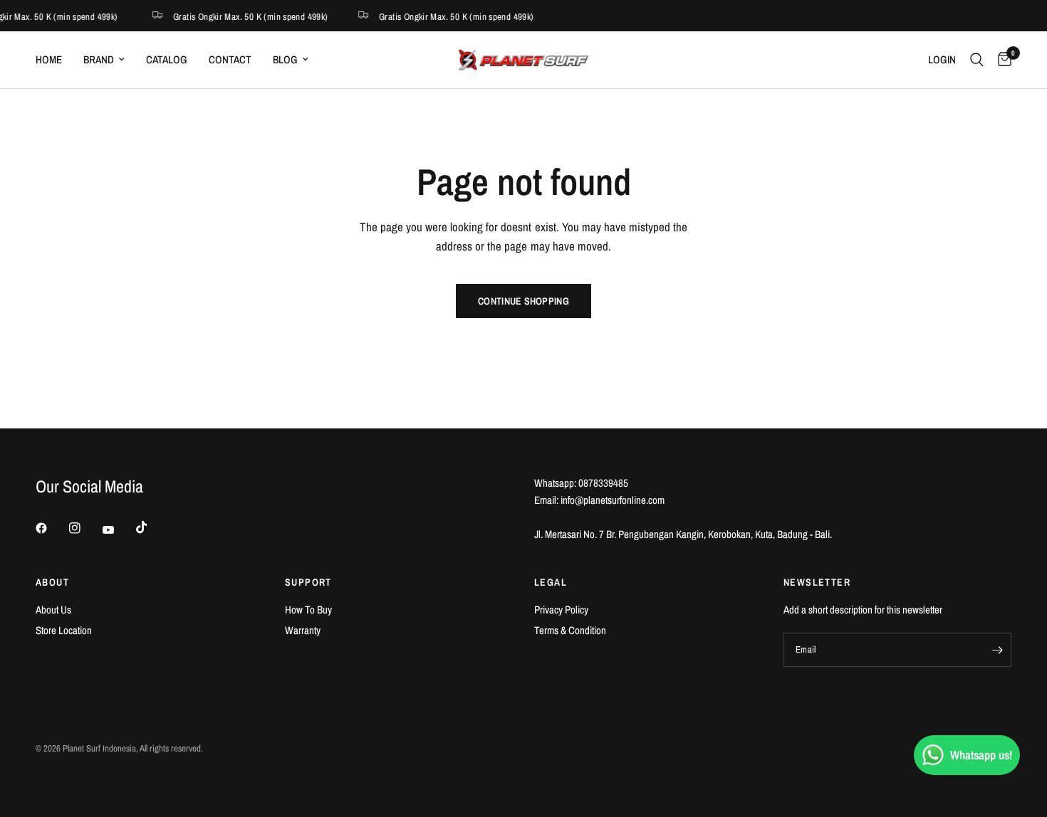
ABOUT (52, 582)
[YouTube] (118, 529)
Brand (98, 59)
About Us (53, 609)
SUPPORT (308, 582)
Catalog (166, 59)
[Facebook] (51, 528)
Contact (230, 59)
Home (49, 59)
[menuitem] (54, 59)
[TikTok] (151, 527)
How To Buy (308, 609)
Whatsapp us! (981, 755)
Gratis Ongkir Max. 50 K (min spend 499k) (248, 16)
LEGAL (550, 582)
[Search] (977, 59)
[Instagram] (84, 528)
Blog (285, 59)
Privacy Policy (561, 609)
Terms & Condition (570, 630)
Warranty (303, 630)
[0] (1001, 59)
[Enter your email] (997, 650)
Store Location (64, 630)
